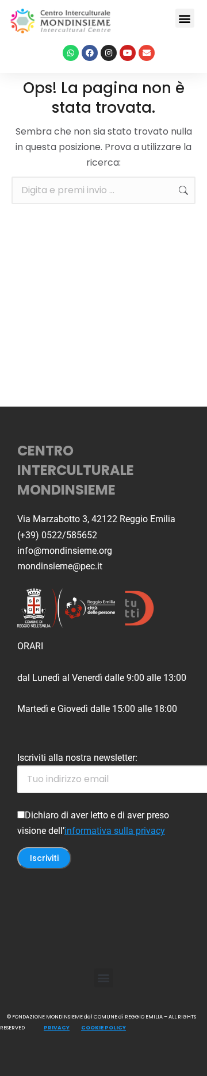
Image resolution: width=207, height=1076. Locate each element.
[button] (184, 18)
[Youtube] (128, 53)
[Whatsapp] (71, 53)
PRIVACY (57, 1027)
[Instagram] (109, 53)
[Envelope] (147, 53)
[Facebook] (90, 53)
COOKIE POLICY (103, 1027)
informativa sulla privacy (114, 830)
